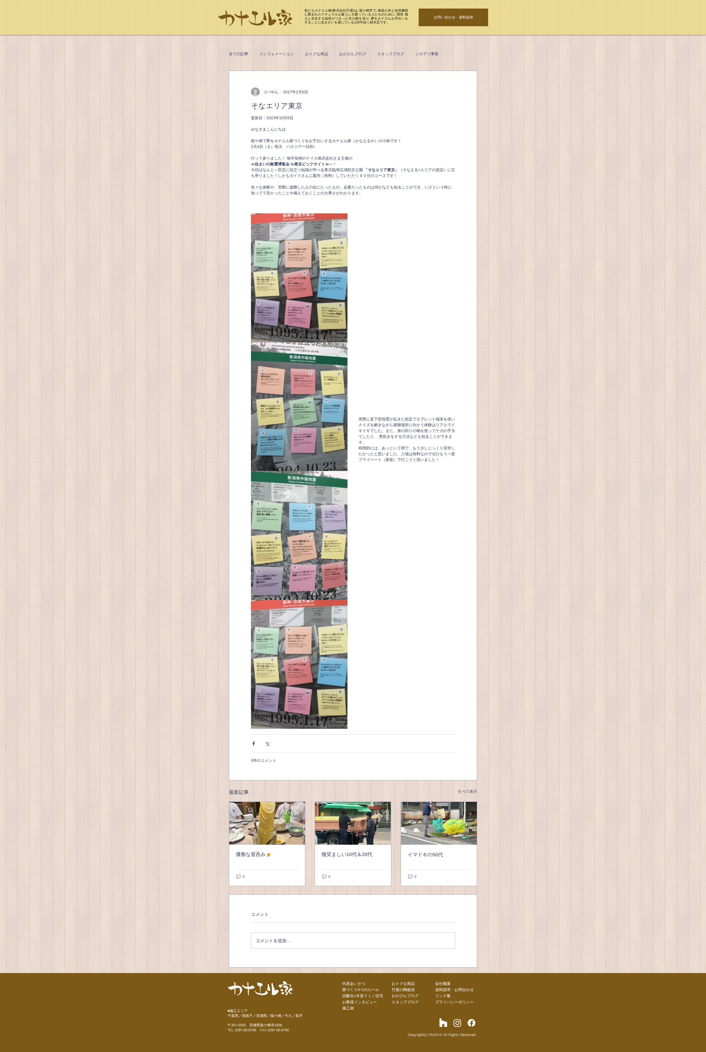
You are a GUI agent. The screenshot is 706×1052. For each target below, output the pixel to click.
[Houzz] (443, 1023)
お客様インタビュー (359, 1002)
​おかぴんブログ (405, 995)
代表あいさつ (353, 983)
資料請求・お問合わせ (454, 989)
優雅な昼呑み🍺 (254, 854)
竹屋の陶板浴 (403, 989)
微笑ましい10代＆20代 (347, 854)
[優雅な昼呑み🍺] (267, 823)
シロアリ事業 (426, 53)
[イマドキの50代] (439, 823)
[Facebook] (471, 1023)
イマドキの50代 (425, 854)
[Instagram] (457, 1023)
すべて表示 (467, 791)
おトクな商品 (316, 53)
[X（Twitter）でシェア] (267, 743)
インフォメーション (276, 53)
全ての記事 (238, 53)
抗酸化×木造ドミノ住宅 (362, 995)
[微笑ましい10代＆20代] (353, 823)
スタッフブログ (390, 53)
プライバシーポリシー (454, 1002)
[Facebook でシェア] (253, 743)
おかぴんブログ (352, 53)
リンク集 (443, 995)
